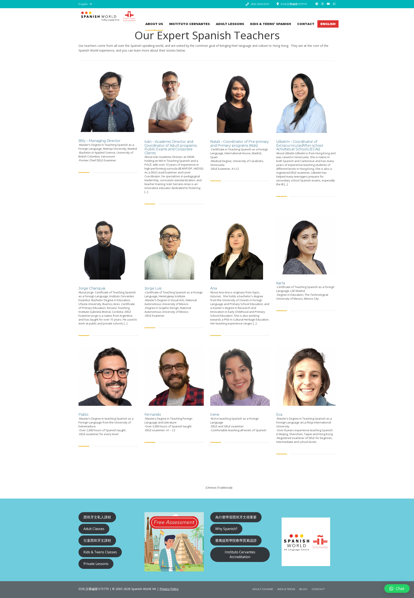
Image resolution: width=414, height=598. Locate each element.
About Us (154, 24)
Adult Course (262, 589)
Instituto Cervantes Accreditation (240, 554)
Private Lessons (95, 563)
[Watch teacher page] (108, 100)
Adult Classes (93, 528)
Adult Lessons (230, 24)
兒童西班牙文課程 (97, 540)
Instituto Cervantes (189, 24)
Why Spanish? (226, 528)
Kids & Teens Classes (100, 552)
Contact (305, 24)
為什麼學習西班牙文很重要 (236, 517)
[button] (397, 588)
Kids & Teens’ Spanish (270, 24)
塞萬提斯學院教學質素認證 (236, 540)
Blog (303, 589)
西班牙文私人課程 (97, 517)
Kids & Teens (286, 589)
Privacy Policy (169, 589)
